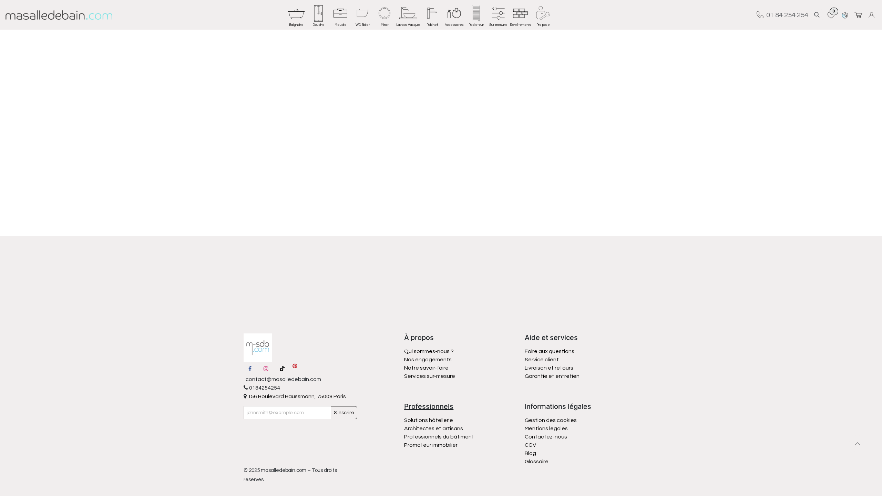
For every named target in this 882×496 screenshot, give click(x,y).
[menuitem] (296, 15)
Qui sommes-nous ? (429, 351)
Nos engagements (428, 359)
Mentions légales (546, 428)
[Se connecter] (872, 15)
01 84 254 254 (785, 14)
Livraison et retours (549, 368)
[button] (817, 15)
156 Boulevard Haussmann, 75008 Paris (296, 396)
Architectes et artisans (433, 428)
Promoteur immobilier (431, 445)
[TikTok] (282, 368)
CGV (530, 445)
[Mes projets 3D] (845, 15)
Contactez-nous (546, 437)
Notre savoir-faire (426, 368)
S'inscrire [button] (344, 412)
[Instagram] (265, 368)
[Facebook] (250, 368)
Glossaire (536, 461)
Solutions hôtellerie (428, 420)
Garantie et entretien (552, 376)
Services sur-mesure (429, 376)
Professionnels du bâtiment (439, 437)
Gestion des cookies (551, 420)
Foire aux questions (549, 351)
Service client (542, 359)
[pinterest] (295, 368)
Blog (530, 453)
